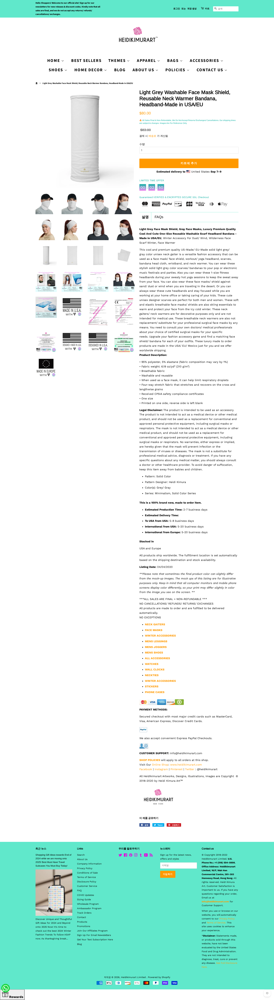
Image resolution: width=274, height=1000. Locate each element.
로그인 (176, 8)
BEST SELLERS (86, 60)
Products (82, 922)
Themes (117, 60)
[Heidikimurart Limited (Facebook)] (125, 855)
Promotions (83, 926)
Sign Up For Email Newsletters (94, 935)
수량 (142, 144)
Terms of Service (86, 877)
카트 (207, 8)
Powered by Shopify (159, 977)
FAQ (79, 890)
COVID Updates (85, 895)
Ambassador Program (89, 908)
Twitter (189, 769)
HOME (54, 60)
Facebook (145, 769)
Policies (175, 70)
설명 (145, 217)
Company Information (89, 863)
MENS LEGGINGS (156, 641)
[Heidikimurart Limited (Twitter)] (120, 855)
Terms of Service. (216, 922)
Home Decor (89, 70)
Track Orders (84, 913)
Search (81, 855)
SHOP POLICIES (149, 760)
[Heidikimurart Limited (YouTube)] (146, 855)
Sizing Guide (84, 899)
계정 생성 (192, 8)
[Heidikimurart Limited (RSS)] (151, 855)
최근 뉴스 (41, 848)
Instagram (161, 769)
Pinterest (176, 769)
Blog (120, 70)
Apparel (147, 60)
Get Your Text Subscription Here (95, 939)
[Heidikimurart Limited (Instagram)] (135, 855)
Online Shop (160, 764)
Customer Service (87, 886)
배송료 (152, 135)
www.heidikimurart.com (186, 764)
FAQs (159, 217)
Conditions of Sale (87, 872)
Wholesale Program (88, 904)
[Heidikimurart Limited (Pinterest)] (130, 855)
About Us (144, 70)
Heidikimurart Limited (134, 977)
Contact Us (211, 70)
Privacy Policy (84, 868)
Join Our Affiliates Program (92, 930)
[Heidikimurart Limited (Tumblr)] (141, 855)
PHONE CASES (154, 692)
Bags (173, 60)
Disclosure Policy (86, 881)
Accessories (205, 60)
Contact (81, 917)
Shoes (56, 70)
